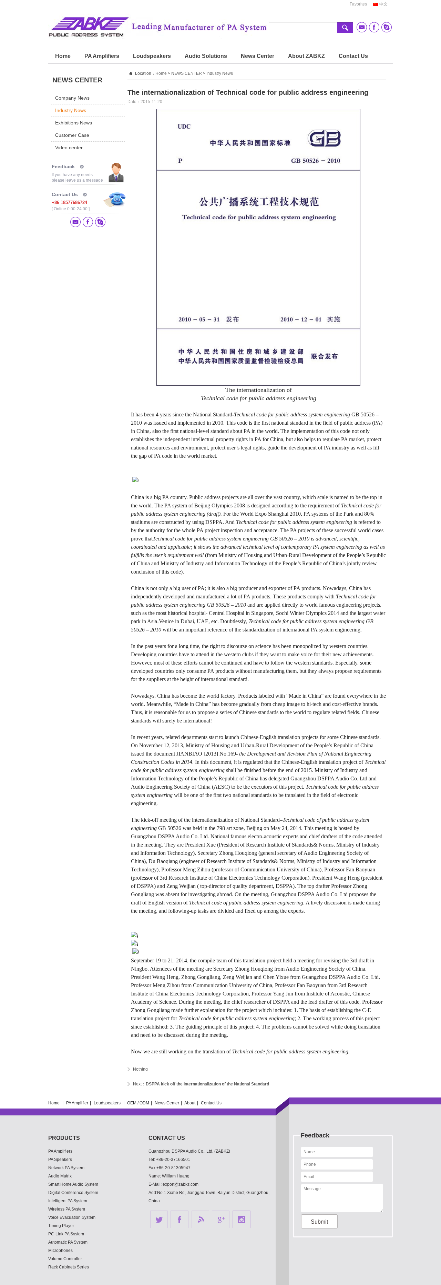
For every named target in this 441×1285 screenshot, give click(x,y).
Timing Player (61, 1225)
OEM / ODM (138, 1103)
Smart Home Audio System (73, 1184)
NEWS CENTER (186, 73)
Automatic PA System (68, 1242)
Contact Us (353, 56)
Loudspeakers (152, 56)
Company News (72, 98)
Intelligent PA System (67, 1200)
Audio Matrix (60, 1176)
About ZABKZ (306, 56)
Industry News (70, 110)
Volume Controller (65, 1258)
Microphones (60, 1250)
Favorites (358, 4)
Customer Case (72, 135)
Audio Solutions (206, 56)
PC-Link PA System (66, 1234)
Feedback (63, 166)
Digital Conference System (73, 1192)
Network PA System (66, 1167)
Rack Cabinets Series (68, 1267)
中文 (383, 4)
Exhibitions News (73, 122)
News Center (257, 56)
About (189, 1103)
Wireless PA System (66, 1209)
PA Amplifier (77, 1103)
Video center (69, 147)
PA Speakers (60, 1159)
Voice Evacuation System (71, 1217)
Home (63, 56)
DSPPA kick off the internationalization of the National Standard (207, 1084)
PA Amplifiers (101, 56)
